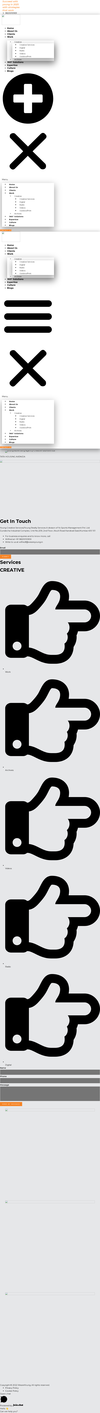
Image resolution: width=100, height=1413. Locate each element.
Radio (22, 51)
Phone (3, 1076)
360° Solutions (15, 62)
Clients (11, 34)
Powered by (6, 1405)
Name (3, 1068)
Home (10, 28)
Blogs (10, 71)
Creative (18, 42)
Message (4, 1085)
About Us (12, 31)
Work (10, 37)
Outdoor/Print (25, 56)
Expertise (12, 65)
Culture (11, 68)
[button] (28, 127)
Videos (22, 54)
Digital (22, 48)
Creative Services (27, 45)
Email (2, 547)
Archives (17, 59)
